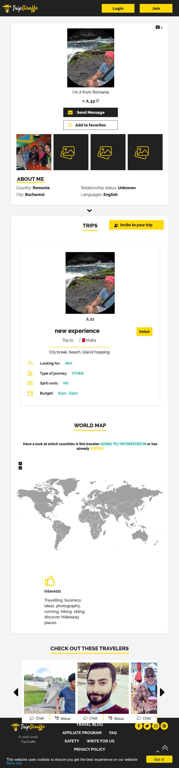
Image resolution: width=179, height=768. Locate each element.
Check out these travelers (89, 648)
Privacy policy (89, 749)
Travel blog (89, 724)
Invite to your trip (136, 225)
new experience (77, 330)
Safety (72, 741)
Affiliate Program (82, 732)
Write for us (100, 741)
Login (118, 8)
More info (14, 763)
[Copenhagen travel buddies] (33, 169)
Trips (90, 225)
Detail (144, 332)
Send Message (91, 112)
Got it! (159, 759)
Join (156, 8)
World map (90, 425)
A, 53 (90, 319)
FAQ (113, 732)
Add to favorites (90, 125)
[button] (16, 690)
